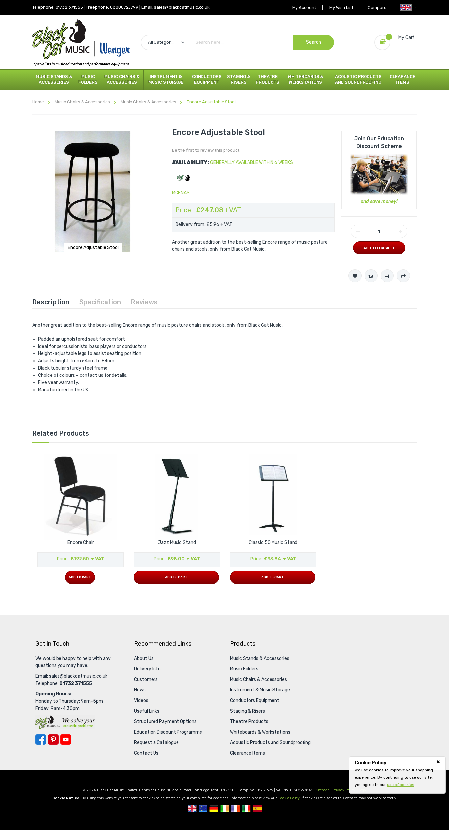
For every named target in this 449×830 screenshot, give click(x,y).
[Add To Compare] (371, 275)
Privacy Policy (343, 790)
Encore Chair (80, 542)
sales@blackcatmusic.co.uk (182, 7)
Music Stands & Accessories (54, 79)
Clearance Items (402, 79)
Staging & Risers (238, 79)
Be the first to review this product (205, 150)
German (213, 808)
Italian (246, 808)
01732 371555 (69, 7)
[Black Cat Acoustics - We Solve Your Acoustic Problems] (65, 722)
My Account (304, 7)
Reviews (144, 302)
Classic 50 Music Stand (273, 542)
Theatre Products (267, 79)
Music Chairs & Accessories (122, 79)
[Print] (387, 275)
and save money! (379, 201)
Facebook (40, 739)
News (140, 690)
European (203, 808)
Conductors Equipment (207, 79)
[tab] (50, 302)
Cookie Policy (289, 798)
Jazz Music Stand (177, 542)
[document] (397, 773)
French (235, 808)
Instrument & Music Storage (165, 79)
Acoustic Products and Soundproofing (358, 79)
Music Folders (88, 79)
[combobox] (237, 42)
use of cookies (400, 784)
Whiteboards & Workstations (305, 79)
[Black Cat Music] (81, 42)
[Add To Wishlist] (355, 275)
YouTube (65, 739)
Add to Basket (379, 248)
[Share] (403, 275)
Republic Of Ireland (224, 808)
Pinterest (53, 739)
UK (192, 808)
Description (50, 302)
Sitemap (322, 790)
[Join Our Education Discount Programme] (379, 174)
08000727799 (124, 7)
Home (38, 101)
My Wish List (341, 7)
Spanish (257, 808)
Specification (100, 302)
